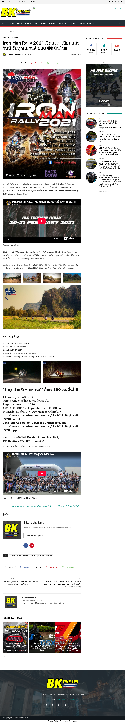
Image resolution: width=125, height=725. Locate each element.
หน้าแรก (5, 32)
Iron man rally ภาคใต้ (45, 555)
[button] (120, 23)
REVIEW (15, 641)
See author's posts (35, 536)
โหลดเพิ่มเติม (103, 191)
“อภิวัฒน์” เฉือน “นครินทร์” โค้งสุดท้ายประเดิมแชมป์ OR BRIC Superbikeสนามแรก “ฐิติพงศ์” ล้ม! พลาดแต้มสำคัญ (62, 584)
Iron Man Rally (50, 437)
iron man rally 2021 (29, 555)
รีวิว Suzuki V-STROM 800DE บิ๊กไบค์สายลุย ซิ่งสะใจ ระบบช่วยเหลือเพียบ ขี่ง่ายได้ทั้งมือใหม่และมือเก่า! (109, 165)
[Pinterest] (65, 705)
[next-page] (8, 656)
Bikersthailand (15, 54)
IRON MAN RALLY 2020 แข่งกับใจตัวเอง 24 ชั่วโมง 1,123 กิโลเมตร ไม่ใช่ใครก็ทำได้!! (45, 506)
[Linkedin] (59, 705)
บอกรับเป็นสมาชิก (117, 45)
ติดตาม (104, 44)
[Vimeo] (118, 1)
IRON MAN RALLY (15, 555)
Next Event (13, 38)
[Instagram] (112, 1)
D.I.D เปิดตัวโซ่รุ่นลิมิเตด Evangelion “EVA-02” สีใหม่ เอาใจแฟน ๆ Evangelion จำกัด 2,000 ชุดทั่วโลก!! (68, 647)
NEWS (12, 32)
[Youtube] (121, 1)
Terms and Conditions (68, 721)
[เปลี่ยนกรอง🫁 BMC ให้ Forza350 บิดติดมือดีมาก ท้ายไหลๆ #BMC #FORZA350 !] (15, 637)
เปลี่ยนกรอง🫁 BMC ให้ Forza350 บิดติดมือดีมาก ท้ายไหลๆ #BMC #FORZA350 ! (15, 647)
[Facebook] (109, 1)
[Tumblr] (72, 705)
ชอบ (91, 44)
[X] (115, 1)
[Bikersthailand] (5, 54)
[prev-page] (4, 656)
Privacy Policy (53, 721)
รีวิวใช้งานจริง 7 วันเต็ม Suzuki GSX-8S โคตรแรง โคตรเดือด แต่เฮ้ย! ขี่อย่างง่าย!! (41, 647)
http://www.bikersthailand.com (32, 600)
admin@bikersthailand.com (67, 699)
